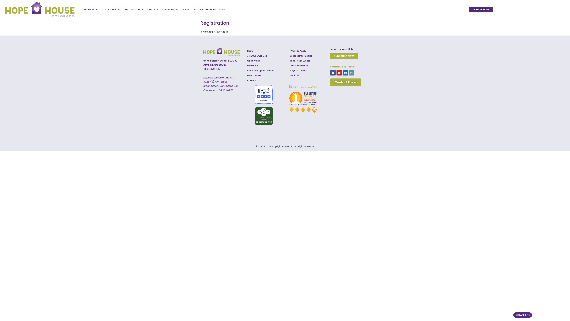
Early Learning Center (212, 9)
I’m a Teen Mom (132, 9)
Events (151, 9)
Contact (187, 9)
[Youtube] (339, 72)
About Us (89, 9)
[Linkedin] (345, 72)
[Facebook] (333, 72)
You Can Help (109, 9)
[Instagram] (351, 72)
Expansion (168, 9)
